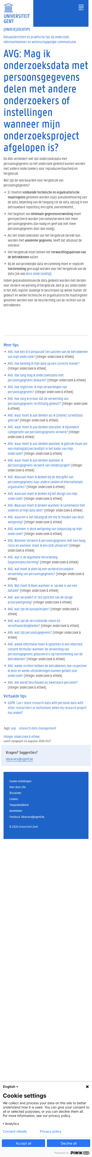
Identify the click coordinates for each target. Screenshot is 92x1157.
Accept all (23, 1143)
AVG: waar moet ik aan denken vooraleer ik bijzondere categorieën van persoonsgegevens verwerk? (43, 429)
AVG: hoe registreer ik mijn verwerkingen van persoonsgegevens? (37, 389)
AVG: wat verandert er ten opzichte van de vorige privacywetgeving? (40, 599)
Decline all (68, 1143)
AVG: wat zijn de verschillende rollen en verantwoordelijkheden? (34, 623)
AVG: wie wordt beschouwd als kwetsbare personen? (43, 682)
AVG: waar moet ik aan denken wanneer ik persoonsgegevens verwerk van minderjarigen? (39, 462)
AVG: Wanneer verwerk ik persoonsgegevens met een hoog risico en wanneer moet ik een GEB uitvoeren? (46, 543)
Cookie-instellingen (20, 781)
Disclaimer (15, 793)
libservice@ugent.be (19, 758)
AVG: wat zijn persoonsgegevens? (30, 632)
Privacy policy (51, 1131)
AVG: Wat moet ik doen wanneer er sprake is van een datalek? (42, 588)
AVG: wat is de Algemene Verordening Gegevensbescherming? (33, 559)
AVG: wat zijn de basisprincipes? (29, 608)
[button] (81, 6)
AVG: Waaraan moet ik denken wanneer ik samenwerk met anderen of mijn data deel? (46, 507)
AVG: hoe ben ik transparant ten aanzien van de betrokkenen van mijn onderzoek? (48, 354)
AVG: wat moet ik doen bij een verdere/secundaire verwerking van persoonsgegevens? (41, 571)
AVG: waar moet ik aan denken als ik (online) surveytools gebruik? (45, 417)
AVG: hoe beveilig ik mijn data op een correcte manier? (44, 363)
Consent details (15, 1131)
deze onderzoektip (38, 273)
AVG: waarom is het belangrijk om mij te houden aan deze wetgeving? (46, 519)
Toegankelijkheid (19, 805)
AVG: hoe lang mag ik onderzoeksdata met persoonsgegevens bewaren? (36, 377)
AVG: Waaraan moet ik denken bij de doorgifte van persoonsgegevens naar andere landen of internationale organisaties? (45, 481)
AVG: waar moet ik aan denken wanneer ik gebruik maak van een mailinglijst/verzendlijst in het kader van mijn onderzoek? (47, 448)
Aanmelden (15, 810)
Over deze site (17, 787)
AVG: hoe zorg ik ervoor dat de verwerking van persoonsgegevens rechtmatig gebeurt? (38, 401)
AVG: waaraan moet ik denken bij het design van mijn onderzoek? (42, 496)
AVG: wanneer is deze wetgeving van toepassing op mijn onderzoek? (45, 531)
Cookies (13, 799)
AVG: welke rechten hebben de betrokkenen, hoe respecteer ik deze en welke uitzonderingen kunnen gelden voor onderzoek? (47, 670)
